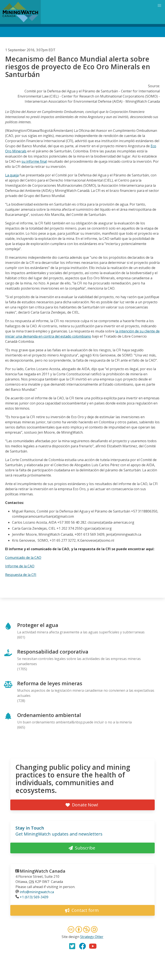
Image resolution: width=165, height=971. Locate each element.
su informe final (34, 161)
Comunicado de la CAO (23, 557)
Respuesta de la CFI (20, 574)
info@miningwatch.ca (37, 892)
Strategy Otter (91, 936)
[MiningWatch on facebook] (82, 946)
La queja (12, 175)
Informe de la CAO (19, 566)
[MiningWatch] (20, 12)
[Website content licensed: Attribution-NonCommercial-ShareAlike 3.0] (82, 930)
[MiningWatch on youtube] (93, 946)
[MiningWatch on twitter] (72, 946)
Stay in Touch (29, 828)
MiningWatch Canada (42, 871)
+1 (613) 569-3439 (34, 897)
